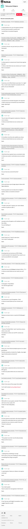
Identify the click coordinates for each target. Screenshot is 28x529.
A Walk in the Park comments (8, 198)
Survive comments (5, 178)
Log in (24, 1)
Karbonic (17, 164)
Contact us (4, 517)
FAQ (11, 515)
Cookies (3, 525)
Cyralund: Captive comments (7, 411)
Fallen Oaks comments (6, 263)
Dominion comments (6, 277)
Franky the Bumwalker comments (8, 93)
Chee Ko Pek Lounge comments (8, 360)
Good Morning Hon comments (8, 446)
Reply (3, 33)
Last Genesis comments (6, 378)
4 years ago (7, 25)
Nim (12, 39)
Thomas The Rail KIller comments (8, 321)
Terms (11, 522)
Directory (3, 522)
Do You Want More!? (15, 387)
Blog (20, 515)
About (3, 515)
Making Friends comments (7, 55)
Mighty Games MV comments (8, 246)
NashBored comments (6, 164)
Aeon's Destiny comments (7, 214)
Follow (19, 14)
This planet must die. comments (8, 430)
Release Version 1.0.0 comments (8, 464)
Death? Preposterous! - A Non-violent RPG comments (13, 128)
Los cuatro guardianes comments (8, 341)
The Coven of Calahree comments (8, 292)
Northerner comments (6, 495)
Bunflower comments (6, 21)
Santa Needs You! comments (7, 393)
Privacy (20, 522)
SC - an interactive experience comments (10, 479)
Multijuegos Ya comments (7, 307)
